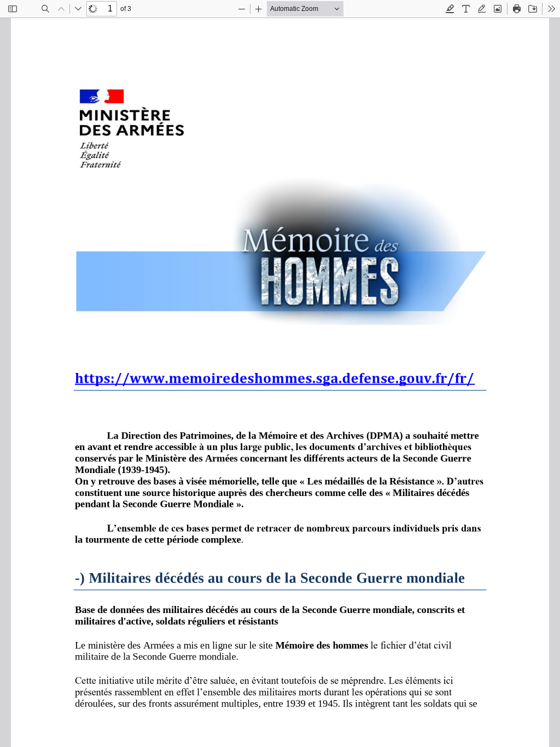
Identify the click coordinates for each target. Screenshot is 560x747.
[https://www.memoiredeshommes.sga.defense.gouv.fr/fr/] (275, 386)
